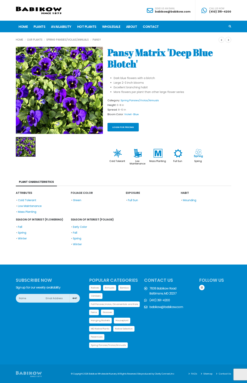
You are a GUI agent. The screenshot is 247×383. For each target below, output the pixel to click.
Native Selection (124, 328)
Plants (39, 26)
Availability (61, 26)
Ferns (94, 312)
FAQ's (193, 373)
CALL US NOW (216, 8)
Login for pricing (123, 127)
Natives (95, 287)
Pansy (97, 40)
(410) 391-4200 (220, 12)
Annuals (109, 287)
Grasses (107, 312)
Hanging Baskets (100, 320)
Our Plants (34, 40)
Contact (151, 26)
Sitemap (207, 373)
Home (23, 26)
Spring (198, 161)
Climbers (96, 295)
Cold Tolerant (117, 161)
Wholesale (111, 26)
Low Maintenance (137, 162)
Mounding (189, 200)
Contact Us (224, 373)
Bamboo (124, 287)
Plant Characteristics (36, 182)
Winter (22, 238)
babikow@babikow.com (172, 12)
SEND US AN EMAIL (165, 8)
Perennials (97, 336)
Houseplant (122, 320)
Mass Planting (157, 161)
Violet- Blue (131, 114)
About (131, 26)
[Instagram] (202, 287)
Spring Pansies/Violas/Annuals (67, 40)
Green (77, 200)
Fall (20, 227)
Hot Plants (86, 26)
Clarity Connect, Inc (164, 373)
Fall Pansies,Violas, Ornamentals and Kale (114, 304)
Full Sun (177, 161)
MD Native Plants (100, 328)
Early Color (80, 227)
